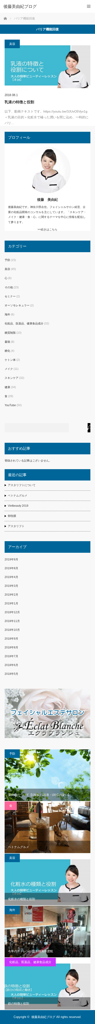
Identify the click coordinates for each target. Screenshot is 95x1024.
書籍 (7, 341)
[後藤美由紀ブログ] (40, 6)
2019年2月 (11, 594)
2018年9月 (11, 638)
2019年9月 (11, 559)
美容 (12, 44)
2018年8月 (11, 647)
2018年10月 (12, 629)
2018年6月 (11, 665)
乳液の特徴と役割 (19, 102)
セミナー (10, 296)
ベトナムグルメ (17, 495)
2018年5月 (11, 673)
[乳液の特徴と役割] (47, 65)
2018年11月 (12, 621)
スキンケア (11, 378)
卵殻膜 (12, 516)
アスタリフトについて (22, 485)
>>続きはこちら (47, 229)
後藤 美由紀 (47, 199)
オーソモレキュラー (17, 305)
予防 (7, 260)
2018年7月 (11, 656)
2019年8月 (11, 568)
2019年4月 (11, 577)
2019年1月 (11, 603)
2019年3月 (11, 585)
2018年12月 (12, 612)
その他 (9, 287)
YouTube (10, 405)
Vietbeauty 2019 (18, 505)
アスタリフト (16, 526)
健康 (7, 387)
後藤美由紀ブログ (43, 1017)
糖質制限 (10, 332)
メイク (9, 369)
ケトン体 (10, 359)
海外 (7, 314)
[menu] (88, 6)
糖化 (7, 350)
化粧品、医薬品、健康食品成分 (24, 323)
